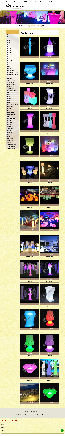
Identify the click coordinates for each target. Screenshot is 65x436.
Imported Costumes (10, 56)
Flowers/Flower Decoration (11, 118)
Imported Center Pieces (11, 64)
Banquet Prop (9, 52)
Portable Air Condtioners (11, 40)
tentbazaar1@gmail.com (16, 429)
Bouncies (8, 94)
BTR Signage (9, 108)
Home (6, 1)
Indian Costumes (10, 62)
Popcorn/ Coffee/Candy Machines (12, 104)
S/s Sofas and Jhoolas (10, 82)
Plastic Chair (9, 130)
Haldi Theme (9, 92)
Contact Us (50, 1)
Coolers (8, 38)
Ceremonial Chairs (10, 68)
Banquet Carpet (9, 48)
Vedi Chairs (9, 66)
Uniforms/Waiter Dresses (11, 114)
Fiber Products (9, 98)
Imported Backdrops (10, 54)
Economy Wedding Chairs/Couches (12, 74)
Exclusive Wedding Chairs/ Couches (12, 72)
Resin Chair (9, 124)
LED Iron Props (9, 134)
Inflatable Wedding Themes (11, 90)
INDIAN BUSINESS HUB (39, 434)
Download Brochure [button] (37, 1)
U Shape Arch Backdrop (11, 146)
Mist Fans (8, 34)
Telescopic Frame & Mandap (11, 144)
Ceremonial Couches (10, 70)
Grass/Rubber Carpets (10, 112)
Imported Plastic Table (10, 44)
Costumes (8, 96)
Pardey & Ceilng (9, 86)
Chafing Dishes (9, 120)
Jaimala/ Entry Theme (10, 88)
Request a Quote (29, 83)
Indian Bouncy (9, 58)
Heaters (8, 36)
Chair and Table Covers (11, 84)
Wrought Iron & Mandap (11, 148)
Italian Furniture (9, 42)
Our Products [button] (25, 1)
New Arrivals (3, 427)
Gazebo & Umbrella (10, 102)
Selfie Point (9, 142)
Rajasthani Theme (10, 138)
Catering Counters (10, 106)
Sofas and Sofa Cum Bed (11, 80)
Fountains (8, 100)
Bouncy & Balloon (10, 60)
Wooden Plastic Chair (10, 128)
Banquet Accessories (10, 46)
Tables (8, 76)
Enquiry (59, 1)
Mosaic (8, 136)
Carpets (8, 110)
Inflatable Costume (10, 122)
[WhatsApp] (62, 430)
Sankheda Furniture (10, 140)
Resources (2, 431)
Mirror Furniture (9, 132)
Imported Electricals (10, 116)
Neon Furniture (9, 78)
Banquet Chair (9, 50)
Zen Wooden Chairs (10, 126)
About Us (14, 1)
